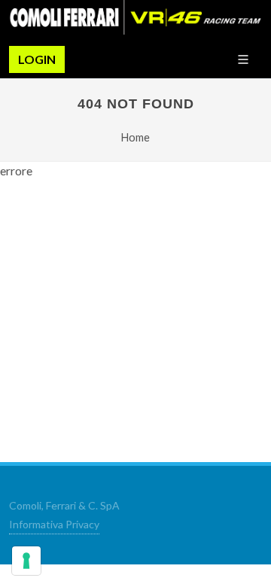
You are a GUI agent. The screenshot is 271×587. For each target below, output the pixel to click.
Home (135, 137)
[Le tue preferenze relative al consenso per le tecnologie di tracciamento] (26, 560)
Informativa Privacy (54, 524)
